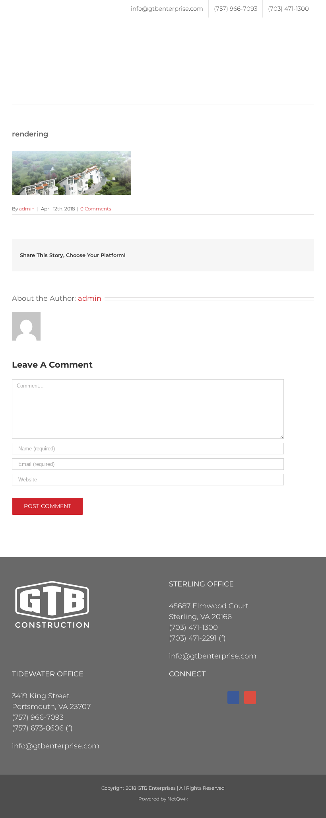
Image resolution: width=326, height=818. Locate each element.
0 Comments (95, 209)
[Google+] (250, 697)
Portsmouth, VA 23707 (51, 706)
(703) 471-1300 (193, 627)
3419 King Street (41, 695)
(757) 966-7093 (38, 717)
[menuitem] (167, 9)
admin (27, 209)
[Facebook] (233, 697)
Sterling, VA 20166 (200, 616)
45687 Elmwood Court (208, 606)
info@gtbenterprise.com (212, 656)
